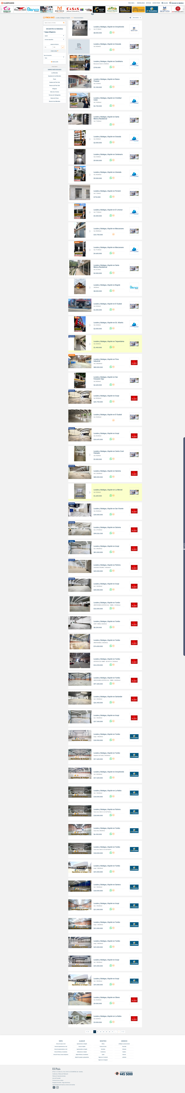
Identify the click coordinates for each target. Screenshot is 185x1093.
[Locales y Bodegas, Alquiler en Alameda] (79, 173)
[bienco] (134, 287)
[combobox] (54, 22)
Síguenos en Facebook (103, 1057)
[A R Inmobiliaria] (151, 9)
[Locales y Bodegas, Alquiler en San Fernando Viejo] (79, 380)
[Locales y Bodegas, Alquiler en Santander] (79, 698)
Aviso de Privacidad (56, 1078)
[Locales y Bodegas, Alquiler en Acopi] (79, 397)
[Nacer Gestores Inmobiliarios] (72, 9)
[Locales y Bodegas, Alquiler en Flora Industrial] (79, 361)
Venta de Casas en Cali (60, 1043)
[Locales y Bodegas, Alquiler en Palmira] (79, 566)
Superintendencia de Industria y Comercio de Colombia (63, 1084)
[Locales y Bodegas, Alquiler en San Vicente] (79, 510)
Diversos (124, 1054)
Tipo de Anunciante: (48, 55)
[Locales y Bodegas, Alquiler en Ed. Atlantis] (79, 324)
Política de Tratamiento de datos (59, 1076)
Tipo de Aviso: (54, 37)
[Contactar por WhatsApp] (111, 33)
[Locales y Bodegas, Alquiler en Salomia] (79, 472)
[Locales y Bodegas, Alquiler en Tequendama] (79, 342)
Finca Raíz (131, 3)
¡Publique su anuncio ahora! (124, 1043)
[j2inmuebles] (134, 736)
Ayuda (103, 1054)
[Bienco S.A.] (7, 9)
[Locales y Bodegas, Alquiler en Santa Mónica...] (79, 119)
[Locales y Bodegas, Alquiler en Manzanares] (79, 230)
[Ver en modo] (130, 17)
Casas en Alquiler (81, 1046)
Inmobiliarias (141, 3)
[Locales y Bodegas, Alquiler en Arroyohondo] (79, 28)
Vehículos (124, 1049)
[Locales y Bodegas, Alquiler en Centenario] (79, 156)
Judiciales (124, 1057)
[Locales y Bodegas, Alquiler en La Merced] (79, 491)
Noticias (148, 3)
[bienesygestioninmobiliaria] (134, 29)
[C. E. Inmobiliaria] (165, 9)
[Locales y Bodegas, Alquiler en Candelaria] (79, 62)
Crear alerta (55, 61)
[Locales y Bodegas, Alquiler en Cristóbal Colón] (79, 100)
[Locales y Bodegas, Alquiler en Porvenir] (79, 192)
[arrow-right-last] (122, 1031)
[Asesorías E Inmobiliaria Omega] (59, 9)
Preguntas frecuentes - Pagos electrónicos (61, 1082)
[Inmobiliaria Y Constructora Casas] (46, 9)
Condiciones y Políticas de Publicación (60, 1074)
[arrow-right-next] (119, 1031)
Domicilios (103, 1049)
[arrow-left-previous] (91, 1031)
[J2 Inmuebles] (125, 9)
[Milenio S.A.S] (112, 9)
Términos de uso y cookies (57, 1080)
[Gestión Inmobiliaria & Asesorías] (138, 9)
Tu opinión (184, 545)
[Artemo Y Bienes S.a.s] (178, 9)
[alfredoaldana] (134, 362)
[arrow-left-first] (87, 1031)
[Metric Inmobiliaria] (33, 9)
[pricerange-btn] (62, 47)
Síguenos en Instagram (103, 1059)
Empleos (124, 1051)
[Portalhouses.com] (99, 9)
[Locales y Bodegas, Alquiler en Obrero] (79, 999)
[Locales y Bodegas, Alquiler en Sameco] (79, 886)
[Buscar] (63, 22)
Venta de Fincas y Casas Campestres (60, 1054)
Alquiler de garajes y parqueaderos (82, 1057)
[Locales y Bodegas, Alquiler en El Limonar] (79, 211)
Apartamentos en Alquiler (82, 1043)
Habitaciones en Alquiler (82, 1051)
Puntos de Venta (103, 1046)
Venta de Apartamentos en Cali (61, 1046)
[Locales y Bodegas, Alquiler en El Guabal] (79, 305)
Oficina (103, 1043)
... (115, 1031)
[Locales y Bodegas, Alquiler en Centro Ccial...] (79, 453)
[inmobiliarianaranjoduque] (134, 63)
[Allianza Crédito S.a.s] (20, 9)
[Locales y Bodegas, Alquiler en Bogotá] (79, 286)
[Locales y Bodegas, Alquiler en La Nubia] (79, 792)
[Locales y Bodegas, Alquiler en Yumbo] (79, 604)
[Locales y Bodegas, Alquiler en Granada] (79, 46)
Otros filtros (54, 51)
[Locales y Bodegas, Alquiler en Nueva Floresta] (79, 81)
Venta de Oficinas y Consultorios (60, 1051)
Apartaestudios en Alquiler (82, 1049)
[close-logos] (92, 13)
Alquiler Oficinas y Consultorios (82, 1054)
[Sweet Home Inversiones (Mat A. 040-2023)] (86, 9)
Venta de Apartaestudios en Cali (60, 1049)
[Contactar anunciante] (113, 33)
